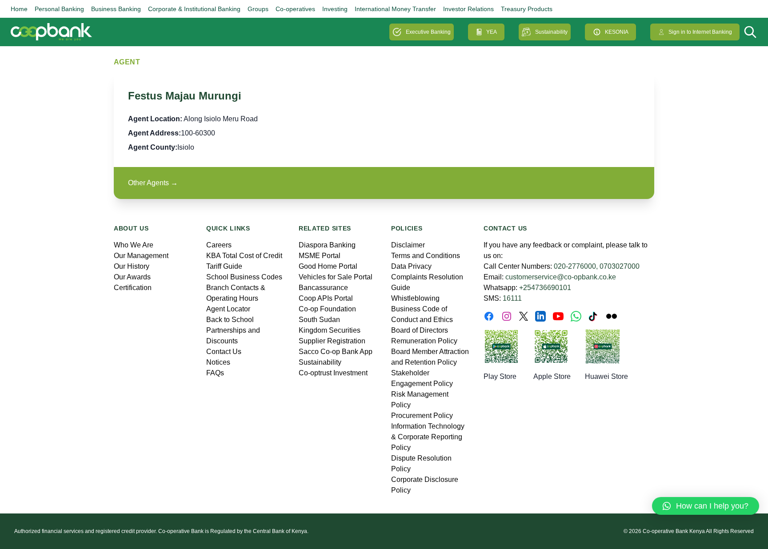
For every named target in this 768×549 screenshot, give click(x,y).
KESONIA (616, 32)
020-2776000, (576, 266)
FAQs (215, 373)
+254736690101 (545, 287)
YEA (491, 32)
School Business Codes (244, 277)
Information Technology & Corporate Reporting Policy (427, 436)
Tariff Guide (224, 266)
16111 (512, 298)
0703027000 (620, 266)
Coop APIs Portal (326, 298)
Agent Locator (228, 309)
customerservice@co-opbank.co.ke (560, 277)
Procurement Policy (422, 415)
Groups (258, 8)
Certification (133, 287)
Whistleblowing (415, 298)
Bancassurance (323, 287)
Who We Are (133, 245)
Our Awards (132, 277)
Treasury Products (526, 8)
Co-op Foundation (327, 309)
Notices (218, 362)
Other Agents (153, 183)
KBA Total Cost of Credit (244, 255)
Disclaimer (408, 245)
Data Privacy (411, 266)
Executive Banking (428, 32)
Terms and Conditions (425, 255)
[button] (705, 506)
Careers (219, 245)
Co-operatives (295, 8)
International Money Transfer (395, 8)
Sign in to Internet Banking (700, 32)
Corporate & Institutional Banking (194, 8)
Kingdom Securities (329, 330)
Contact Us (223, 351)
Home (19, 8)
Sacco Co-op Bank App (335, 351)
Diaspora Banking (327, 245)
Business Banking (116, 8)
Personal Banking (59, 8)
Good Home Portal (328, 266)
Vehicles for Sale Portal (335, 277)
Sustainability (551, 32)
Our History (131, 266)
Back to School (230, 319)
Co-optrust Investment (333, 373)
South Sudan (319, 319)
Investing (335, 8)
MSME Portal (319, 255)
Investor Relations (468, 8)
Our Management (141, 255)
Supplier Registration (332, 341)
